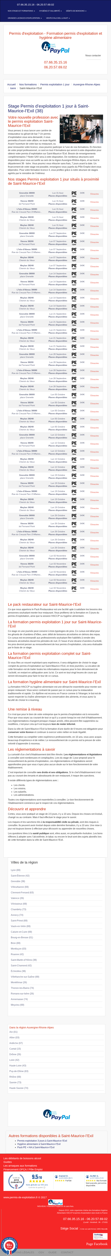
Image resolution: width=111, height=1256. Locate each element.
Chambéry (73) (18, 909)
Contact (67, 1252)
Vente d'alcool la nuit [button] (57, 18)
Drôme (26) (15, 1054)
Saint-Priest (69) (19, 920)
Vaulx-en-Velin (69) (20, 926)
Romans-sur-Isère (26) (22, 993)
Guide (52, 1252)
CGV (41, 1252)
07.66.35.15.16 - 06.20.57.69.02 (35, 4)
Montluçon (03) (18, 948)
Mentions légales (21, 1252)
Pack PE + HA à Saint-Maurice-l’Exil (35, 1147)
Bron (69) (15, 943)
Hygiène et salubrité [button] (49, 11)
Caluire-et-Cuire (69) (21, 932)
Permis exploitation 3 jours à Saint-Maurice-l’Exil (42, 1141)
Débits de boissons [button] (75, 11)
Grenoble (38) (18, 881)
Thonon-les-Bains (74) (22, 988)
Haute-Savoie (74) (18, 1088)
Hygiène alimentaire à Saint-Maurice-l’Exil (39, 1144)
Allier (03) (14, 1037)
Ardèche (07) (16, 1043)
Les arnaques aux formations (20, 1165)
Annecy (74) (17, 915)
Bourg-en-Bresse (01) (22, 937)
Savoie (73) (15, 1082)
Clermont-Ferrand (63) (22, 892)
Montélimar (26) (19, 982)
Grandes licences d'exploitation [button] (24, 18)
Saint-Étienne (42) (20, 875)
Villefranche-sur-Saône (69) (25, 977)
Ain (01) (13, 1032)
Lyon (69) (15, 870)
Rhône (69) (15, 1077)
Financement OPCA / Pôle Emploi (22, 1169)
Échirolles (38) (18, 971)
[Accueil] (6, 4)
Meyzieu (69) (17, 1005)
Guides (7, 1162)
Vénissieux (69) (19, 904)
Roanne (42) (17, 954)
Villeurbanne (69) (20, 887)
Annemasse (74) (19, 999)
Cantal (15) (15, 1049)
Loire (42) (14, 1060)
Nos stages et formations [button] (21, 11)
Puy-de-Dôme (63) (18, 1071)
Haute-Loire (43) (17, 1065)
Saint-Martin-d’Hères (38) (24, 960)
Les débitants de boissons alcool (22, 1158)
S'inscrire (94, 194)
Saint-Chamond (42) (21, 965)
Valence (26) (17, 898)
